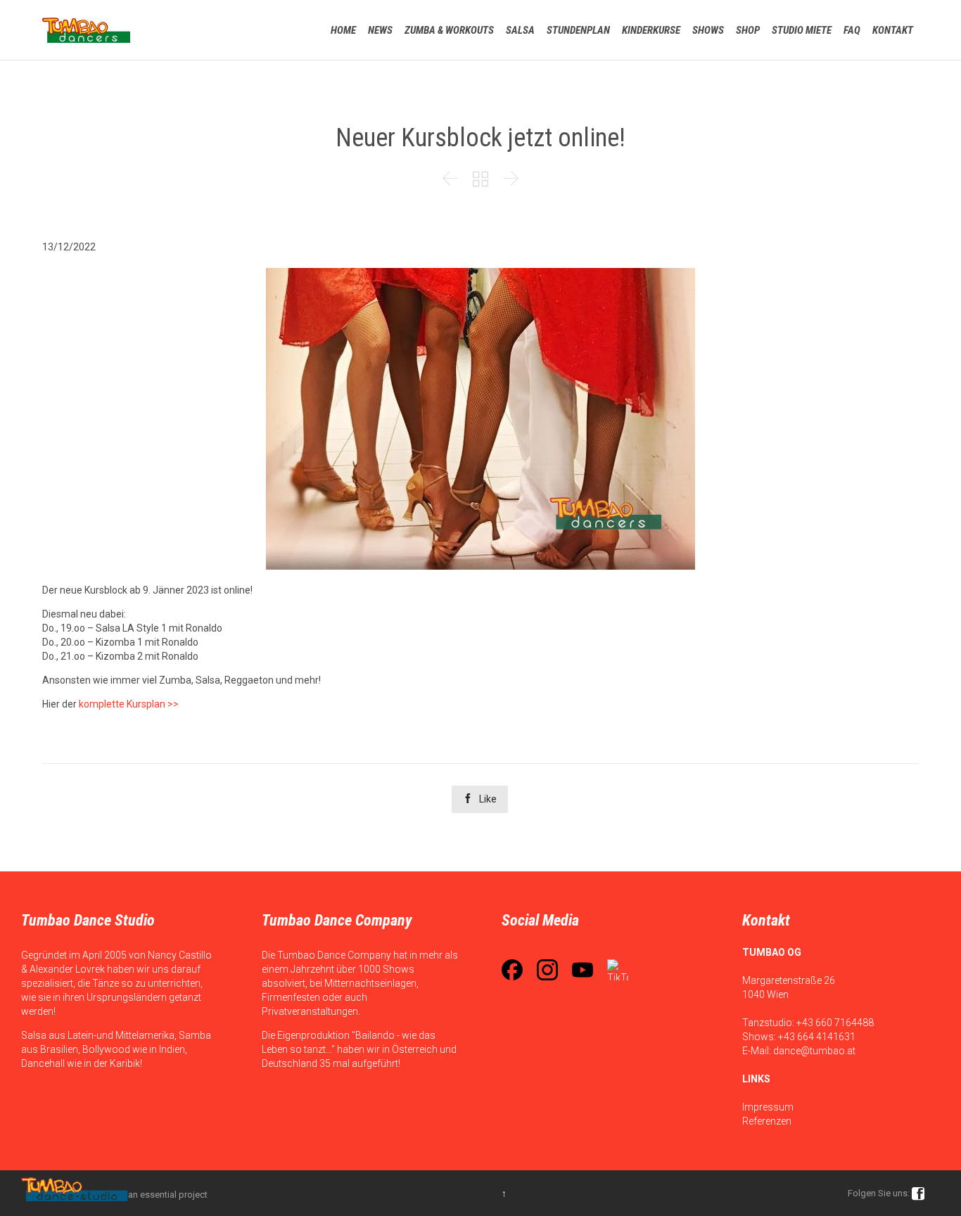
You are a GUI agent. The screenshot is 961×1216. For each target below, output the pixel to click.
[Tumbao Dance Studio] (86, 30)
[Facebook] (512, 969)
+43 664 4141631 (816, 1036)
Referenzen (766, 1121)
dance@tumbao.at (814, 1050)
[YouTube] (582, 969)
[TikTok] (617, 969)
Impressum (768, 1107)
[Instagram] (547, 969)
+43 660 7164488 (835, 1022)
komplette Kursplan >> (129, 704)
